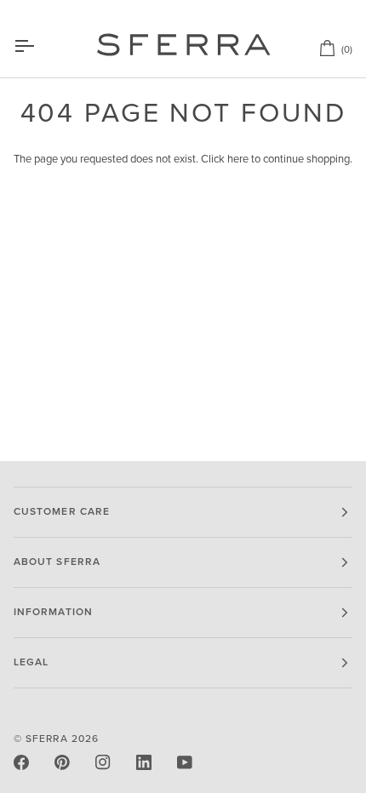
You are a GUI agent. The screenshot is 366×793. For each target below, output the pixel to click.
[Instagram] (103, 762)
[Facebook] (21, 762)
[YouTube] (184, 762)
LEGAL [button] (31, 662)
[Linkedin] (144, 762)
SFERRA (46, 739)
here (238, 159)
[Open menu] (39, 46)
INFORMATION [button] (53, 612)
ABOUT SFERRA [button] (57, 562)
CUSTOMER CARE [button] (62, 511)
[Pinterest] (62, 762)
